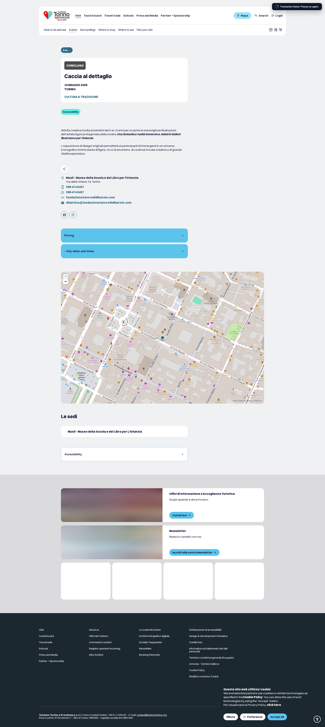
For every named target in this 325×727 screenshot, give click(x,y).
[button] (162, 337)
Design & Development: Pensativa (208, 636)
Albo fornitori (96, 654)
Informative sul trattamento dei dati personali (208, 650)
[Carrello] (281, 30)
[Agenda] (276, 30)
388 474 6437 (75, 187)
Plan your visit (145, 29)
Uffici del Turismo (98, 636)
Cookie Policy (253, 697)
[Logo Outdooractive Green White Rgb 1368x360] (239, 581)
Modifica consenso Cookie (204, 676)
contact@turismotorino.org (152, 715)
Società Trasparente (150, 642)
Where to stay (106, 29)
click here (274, 705)
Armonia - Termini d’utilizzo (204, 663)
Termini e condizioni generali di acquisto (211, 657)
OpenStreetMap (245, 400)
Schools (128, 15)
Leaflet (234, 400)
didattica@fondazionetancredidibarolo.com (99, 202)
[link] (64, 214)
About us (94, 629)
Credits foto (195, 642)
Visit (78, 15)
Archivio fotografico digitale (154, 636)
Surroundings (87, 29)
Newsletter (145, 648)
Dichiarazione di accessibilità (205, 629)
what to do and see (55, 29)
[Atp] (86, 581)
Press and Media (147, 15)
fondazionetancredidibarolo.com (90, 197)
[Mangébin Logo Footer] (137, 581)
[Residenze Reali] (188, 581)
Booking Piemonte (149, 654)
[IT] (271, 30)
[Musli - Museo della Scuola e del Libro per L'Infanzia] (124, 431)
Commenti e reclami (100, 642)
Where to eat (126, 29)
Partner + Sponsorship (175, 15)
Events (73, 29)
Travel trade (112, 15)
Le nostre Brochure (150, 629)
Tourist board (93, 15)
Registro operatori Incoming (104, 648)
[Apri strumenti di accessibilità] (317, 719)
